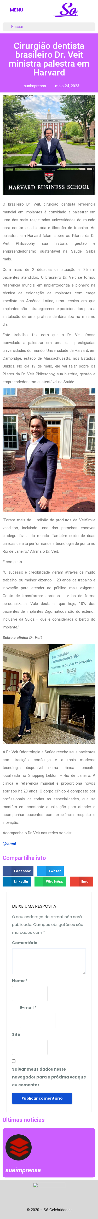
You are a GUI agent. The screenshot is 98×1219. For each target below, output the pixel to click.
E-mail (28, 1007)
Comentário (24, 943)
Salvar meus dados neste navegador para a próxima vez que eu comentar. (49, 1077)
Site (16, 1034)
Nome (19, 980)
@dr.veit (9, 843)
